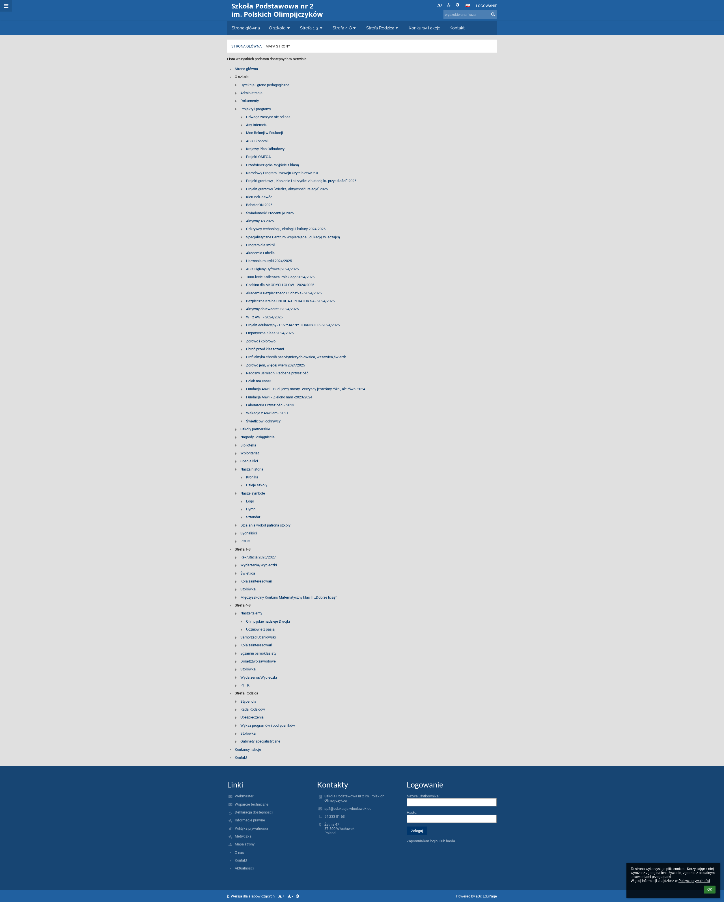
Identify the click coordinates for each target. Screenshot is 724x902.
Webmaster (244, 796)
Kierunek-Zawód (259, 197)
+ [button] (442, 5)
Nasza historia (251, 469)
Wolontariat (249, 453)
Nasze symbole (252, 493)
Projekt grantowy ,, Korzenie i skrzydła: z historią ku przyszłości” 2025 (301, 181)
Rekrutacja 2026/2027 (258, 557)
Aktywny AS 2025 (260, 221)
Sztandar (253, 517)
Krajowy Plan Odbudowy (265, 149)
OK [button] (709, 890)
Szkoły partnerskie (255, 429)
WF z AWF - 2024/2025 (264, 317)
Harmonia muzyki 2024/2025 (269, 261)
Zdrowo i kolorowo (260, 341)
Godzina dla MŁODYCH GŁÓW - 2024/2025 (280, 285)
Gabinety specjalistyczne (260, 741)
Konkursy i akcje (248, 749)
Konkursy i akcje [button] (424, 27)
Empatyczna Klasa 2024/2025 (270, 333)
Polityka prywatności (251, 828)
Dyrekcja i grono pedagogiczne (264, 85)
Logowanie (486, 6)
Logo (250, 501)
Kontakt (241, 757)
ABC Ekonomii (257, 141)
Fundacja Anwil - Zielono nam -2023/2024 (279, 397)
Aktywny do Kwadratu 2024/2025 (272, 309)
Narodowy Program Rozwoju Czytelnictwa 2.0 (282, 173)
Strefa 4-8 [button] (342, 27)
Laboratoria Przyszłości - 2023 (270, 405)
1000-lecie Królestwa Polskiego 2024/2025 (280, 277)
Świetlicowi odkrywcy (263, 421)
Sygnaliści (248, 533)
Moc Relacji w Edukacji (264, 133)
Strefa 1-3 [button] (309, 27)
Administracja (251, 93)
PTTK (244, 685)
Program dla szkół (260, 245)
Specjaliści (249, 461)
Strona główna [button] (246, 27)
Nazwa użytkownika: (423, 796)
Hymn (250, 509)
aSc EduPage (486, 896)
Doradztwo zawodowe (258, 661)
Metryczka (243, 836)
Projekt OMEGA (258, 157)
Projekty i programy (255, 109)
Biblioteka (248, 445)
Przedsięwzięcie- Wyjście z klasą (272, 165)
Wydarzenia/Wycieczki (258, 565)
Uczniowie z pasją (260, 629)
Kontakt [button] (457, 27)
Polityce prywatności (694, 881)
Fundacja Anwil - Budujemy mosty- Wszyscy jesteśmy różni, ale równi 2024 (305, 389)
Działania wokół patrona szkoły (265, 525)
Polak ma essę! (258, 381)
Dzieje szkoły (256, 485)
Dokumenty (249, 101)
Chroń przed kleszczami (265, 349)
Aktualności (244, 868)
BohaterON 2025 (259, 205)
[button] (457, 4)
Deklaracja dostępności (254, 812)
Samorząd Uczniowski (258, 637)
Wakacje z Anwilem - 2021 (267, 413)
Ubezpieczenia (252, 717)
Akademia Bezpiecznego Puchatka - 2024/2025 (284, 293)
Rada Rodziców (252, 709)
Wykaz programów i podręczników (267, 725)
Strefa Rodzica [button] (380, 27)
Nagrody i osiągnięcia (257, 437)
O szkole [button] (277, 27)
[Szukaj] (493, 14)
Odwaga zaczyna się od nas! (268, 117)
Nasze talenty (251, 613)
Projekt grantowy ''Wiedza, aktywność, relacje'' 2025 (287, 189)
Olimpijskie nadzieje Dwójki (268, 621)
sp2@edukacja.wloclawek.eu (347, 808)
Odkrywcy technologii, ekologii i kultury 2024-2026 (286, 229)
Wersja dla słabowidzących (252, 896)
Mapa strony (278, 46)
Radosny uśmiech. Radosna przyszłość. (277, 373)
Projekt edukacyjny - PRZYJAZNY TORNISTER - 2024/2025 (293, 325)
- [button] (450, 5)
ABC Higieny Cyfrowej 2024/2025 (272, 269)
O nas (239, 852)
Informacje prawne (250, 820)
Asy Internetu (256, 125)
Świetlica (247, 573)
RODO (245, 541)
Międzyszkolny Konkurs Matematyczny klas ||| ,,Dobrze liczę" (288, 597)
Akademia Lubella (260, 253)
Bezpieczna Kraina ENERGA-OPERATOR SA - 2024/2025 (290, 301)
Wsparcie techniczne (251, 804)
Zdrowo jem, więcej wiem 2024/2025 (275, 365)
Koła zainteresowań (256, 581)
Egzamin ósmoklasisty (258, 653)
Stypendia (248, 701)
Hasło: (412, 812)
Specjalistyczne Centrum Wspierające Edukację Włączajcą (293, 237)
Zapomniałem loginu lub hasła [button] (431, 841)
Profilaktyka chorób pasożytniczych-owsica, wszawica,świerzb (296, 357)
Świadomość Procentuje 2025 (270, 213)
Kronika (252, 477)
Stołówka (248, 589)
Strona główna (246, 46)
